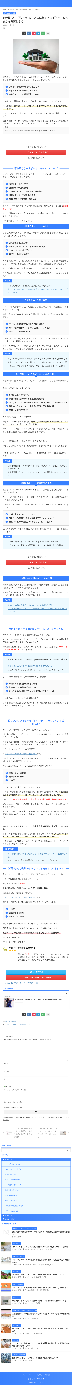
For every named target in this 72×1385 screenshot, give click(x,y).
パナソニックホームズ (32, 1262)
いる (33, 1275)
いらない (28, 1275)
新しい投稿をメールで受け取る (13, 1105)
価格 (42, 1262)
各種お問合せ (38, 1372)
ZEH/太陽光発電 (11, 1193)
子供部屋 (39, 1331)
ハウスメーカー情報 (13, 1177)
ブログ (27, 1316)
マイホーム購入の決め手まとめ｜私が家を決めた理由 (30, 605)
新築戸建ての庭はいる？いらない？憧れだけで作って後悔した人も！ (38, 1272)
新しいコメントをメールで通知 (13, 1099)
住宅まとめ (8, 1157)
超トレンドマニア (36, 1377)
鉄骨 (30, 1358)
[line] (43, 33)
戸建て (40, 1275)
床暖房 (38, 1301)
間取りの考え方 (11, 1198)
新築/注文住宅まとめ (12, 1188)
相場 (40, 1288)
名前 (6, 1061)
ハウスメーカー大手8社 (14, 1167)
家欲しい (22, 1022)
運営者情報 (47, 1372)
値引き (50, 1247)
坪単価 (47, 1262)
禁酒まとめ (8, 1213)
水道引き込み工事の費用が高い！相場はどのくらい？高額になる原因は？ (40, 1285)
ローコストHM (11, 1172)
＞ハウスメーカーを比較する (36, 152)
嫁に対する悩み (10, 1217)
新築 (45, 1275)
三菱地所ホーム (35, 1316)
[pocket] (34, 33)
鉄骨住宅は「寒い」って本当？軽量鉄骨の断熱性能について (35, 1356)
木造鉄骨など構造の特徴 (14, 1203)
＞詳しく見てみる (36, 970)
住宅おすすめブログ (11, 1209)
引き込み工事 (29, 1288)
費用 (44, 1288)
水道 (36, 1288)
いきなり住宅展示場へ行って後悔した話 (21, 981)
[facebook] (29, 33)
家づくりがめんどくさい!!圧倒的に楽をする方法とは (30, 666)
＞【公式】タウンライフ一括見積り (36, 975)
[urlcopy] (48, 33)
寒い (26, 1358)
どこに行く (8, 1022)
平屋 (51, 1262)
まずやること (15, 1022)
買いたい (27, 1022)
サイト (6, 1076)
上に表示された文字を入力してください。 (16, 1087)
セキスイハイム (41, 1247)
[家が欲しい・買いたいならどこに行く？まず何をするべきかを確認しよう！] (38, 33)
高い (48, 1288)
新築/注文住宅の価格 (10, 1019)
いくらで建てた (30, 1247)
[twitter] (24, 33)
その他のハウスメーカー (14, 1182)
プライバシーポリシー (27, 1372)
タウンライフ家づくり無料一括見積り (21, 754)
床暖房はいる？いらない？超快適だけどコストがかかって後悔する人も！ (40, 1298)
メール (6, 1069)
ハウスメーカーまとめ (12, 1162)
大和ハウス (34, 1346)
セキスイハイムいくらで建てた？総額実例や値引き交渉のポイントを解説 (40, 1244)
